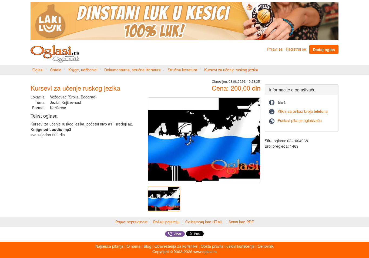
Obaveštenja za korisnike (176, 246)
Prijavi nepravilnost (131, 221)
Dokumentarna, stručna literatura (132, 69)
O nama (133, 246)
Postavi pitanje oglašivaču (300, 120)
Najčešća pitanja (109, 246)
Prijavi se (275, 49)
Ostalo (55, 69)
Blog (147, 246)
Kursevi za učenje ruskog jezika (231, 69)
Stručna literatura (182, 69)
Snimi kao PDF (241, 221)
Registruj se (296, 49)
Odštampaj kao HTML (204, 221)
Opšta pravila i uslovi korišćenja (227, 246)
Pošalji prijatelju (166, 221)
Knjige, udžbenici (82, 69)
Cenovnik (266, 246)
